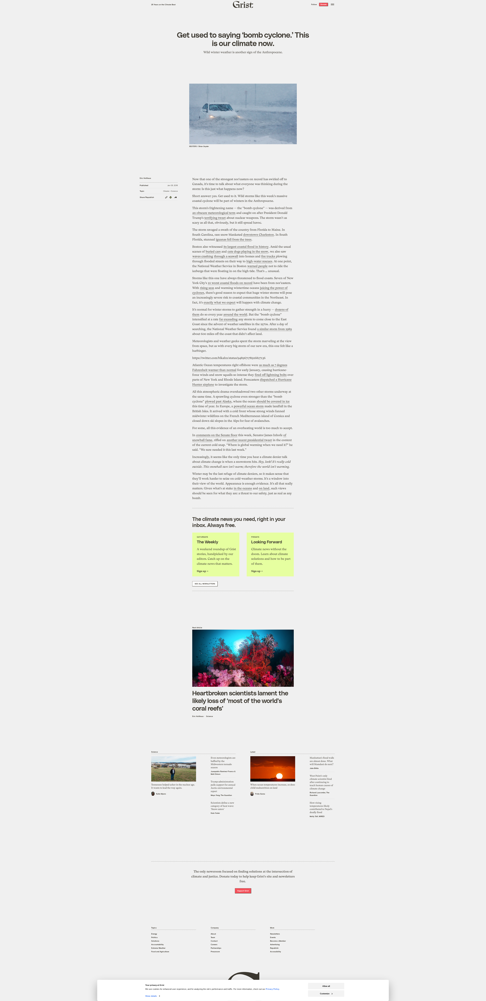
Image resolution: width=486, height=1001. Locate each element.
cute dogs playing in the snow (248, 251)
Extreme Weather (158, 948)
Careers (214, 944)
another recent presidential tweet (249, 440)
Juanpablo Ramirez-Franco (222, 771)
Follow (314, 4)
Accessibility (275, 951)
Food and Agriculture (160, 951)
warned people (257, 266)
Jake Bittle (314, 768)
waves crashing (202, 256)
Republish (274, 948)
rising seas (207, 288)
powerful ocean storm (249, 406)
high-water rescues (259, 261)
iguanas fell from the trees (233, 239)
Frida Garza (260, 794)
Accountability (157, 944)
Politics (154, 937)
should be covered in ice (273, 401)
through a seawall (226, 256)
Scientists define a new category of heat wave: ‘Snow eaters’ (222, 805)
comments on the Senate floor (216, 435)
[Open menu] (332, 4)
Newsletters (275, 934)
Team (213, 937)
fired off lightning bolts (271, 375)
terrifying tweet (215, 218)
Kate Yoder (215, 813)
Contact (214, 941)
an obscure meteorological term (213, 213)
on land (264, 488)
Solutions (155, 941)
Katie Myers (161, 794)
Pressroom (215, 951)
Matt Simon (215, 774)
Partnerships (216, 948)
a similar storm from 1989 (274, 329)
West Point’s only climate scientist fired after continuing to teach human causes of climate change (321, 782)
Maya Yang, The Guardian (221, 795)
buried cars (213, 251)
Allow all (326, 986)
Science (209, 716)
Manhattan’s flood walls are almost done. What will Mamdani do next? (322, 760)
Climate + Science (170, 191)
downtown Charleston (258, 234)
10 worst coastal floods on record (230, 283)
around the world (235, 314)
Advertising (275, 944)
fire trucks (268, 256)
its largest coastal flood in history (246, 246)
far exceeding (228, 319)
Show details (151, 996)
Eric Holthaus (145, 178)
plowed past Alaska (218, 401)
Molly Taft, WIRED (317, 816)
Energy (154, 934)
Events (273, 937)
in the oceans (243, 488)
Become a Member (278, 941)
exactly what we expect (219, 302)
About (213, 934)
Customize (324, 993)
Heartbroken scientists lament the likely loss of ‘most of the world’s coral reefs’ (240, 700)
